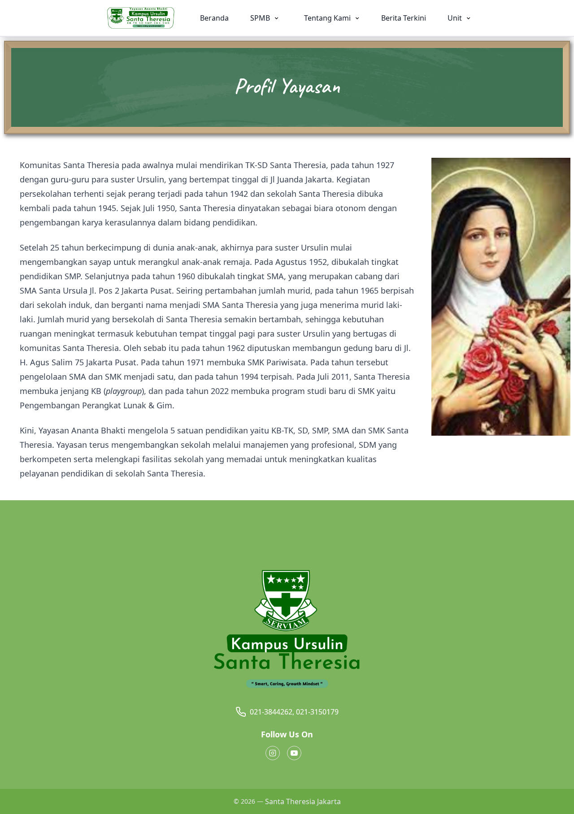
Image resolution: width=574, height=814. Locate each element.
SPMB (261, 18)
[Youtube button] (294, 753)
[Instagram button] (272, 753)
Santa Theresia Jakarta (303, 801)
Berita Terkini (403, 18)
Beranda (214, 18)
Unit (456, 18)
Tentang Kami (328, 18)
